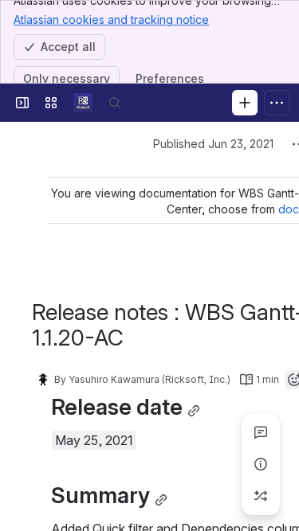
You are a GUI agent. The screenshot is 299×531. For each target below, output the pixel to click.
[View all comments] (260, 432)
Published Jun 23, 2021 (213, 143)
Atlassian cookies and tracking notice (111, 19)
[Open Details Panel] (260, 464)
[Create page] (260, 496)
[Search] (115, 102)
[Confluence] (83, 102)
